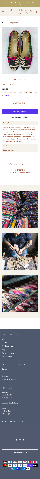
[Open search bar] (31, 11)
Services (5, 376)
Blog (3, 349)
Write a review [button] (20, 178)
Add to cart (20, 103)
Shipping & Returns (9, 379)
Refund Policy (7, 356)
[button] (20, 50)
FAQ (3, 372)
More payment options (20, 117)
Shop (3, 339)
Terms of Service (8, 353)
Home (3, 23)
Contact (4, 369)
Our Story (5, 342)
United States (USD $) (19, 452)
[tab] (20, 123)
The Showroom (7, 346)
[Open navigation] (3, 11)
